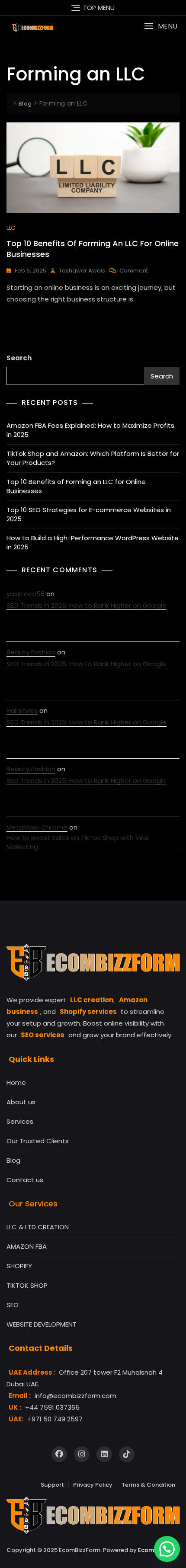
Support (52, 1485)
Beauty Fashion (30, 652)
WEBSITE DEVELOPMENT (41, 1324)
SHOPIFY (19, 1265)
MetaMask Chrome (36, 827)
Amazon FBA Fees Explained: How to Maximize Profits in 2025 (90, 430)
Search (19, 357)
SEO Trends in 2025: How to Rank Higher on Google (86, 605)
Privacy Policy (92, 1485)
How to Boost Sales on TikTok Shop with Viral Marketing (77, 842)
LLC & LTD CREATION (37, 1226)
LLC (10, 228)
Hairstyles (22, 710)
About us (20, 1101)
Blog (13, 1160)
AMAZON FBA (26, 1246)
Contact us (24, 1179)
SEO (12, 1304)
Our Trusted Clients (37, 1140)
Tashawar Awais (82, 270)
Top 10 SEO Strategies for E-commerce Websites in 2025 (88, 514)
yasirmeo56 (25, 593)
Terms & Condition (148, 1485)
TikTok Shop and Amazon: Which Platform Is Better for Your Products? (92, 458)
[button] (160, 26)
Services (19, 1121)
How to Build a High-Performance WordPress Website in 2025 (92, 542)
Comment (133, 271)
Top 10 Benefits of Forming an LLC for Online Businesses (76, 486)
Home (16, 1082)
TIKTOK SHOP (27, 1285)
